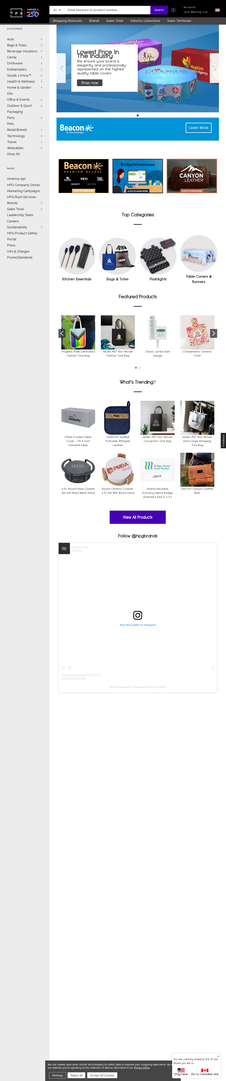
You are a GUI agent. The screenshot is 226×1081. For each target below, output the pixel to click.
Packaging (15, 112)
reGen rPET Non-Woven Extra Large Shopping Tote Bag (197, 441)
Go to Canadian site (205, 1074)
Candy (12, 57)
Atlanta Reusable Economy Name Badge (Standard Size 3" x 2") (157, 492)
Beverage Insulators (22, 51)
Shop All (13, 154)
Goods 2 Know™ (19, 75)
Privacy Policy (141, 1067)
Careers (13, 221)
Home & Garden (19, 87)
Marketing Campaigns (23, 191)
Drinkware (15, 63)
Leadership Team (20, 215)
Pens (11, 118)
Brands (12, 203)
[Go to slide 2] (213, 333)
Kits (10, 93)
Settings (57, 1075)
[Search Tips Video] (173, 10)
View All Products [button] (137, 517)
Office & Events (18, 99)
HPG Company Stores (23, 185)
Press (11, 245)
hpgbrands (125, 687)
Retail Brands (17, 130)
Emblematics (17, 69)
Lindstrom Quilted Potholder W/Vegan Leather (118, 441)
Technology (16, 136)
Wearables (15, 148)
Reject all (76, 1075)
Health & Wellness (21, 81)
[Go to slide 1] (61, 68)
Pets (10, 124)
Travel (11, 142)
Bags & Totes (17, 45)
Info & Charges (18, 251)
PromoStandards (19, 257)
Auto (10, 39)
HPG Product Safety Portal (22, 236)
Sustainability (17, 227)
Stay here (181, 1074)
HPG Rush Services (21, 197)
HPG (112, 687)
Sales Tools (15, 209)
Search (159, 10)
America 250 (16, 179)
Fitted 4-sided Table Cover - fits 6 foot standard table (78, 441)
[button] (57, 10)
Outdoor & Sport (19, 106)
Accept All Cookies (102, 1075)
